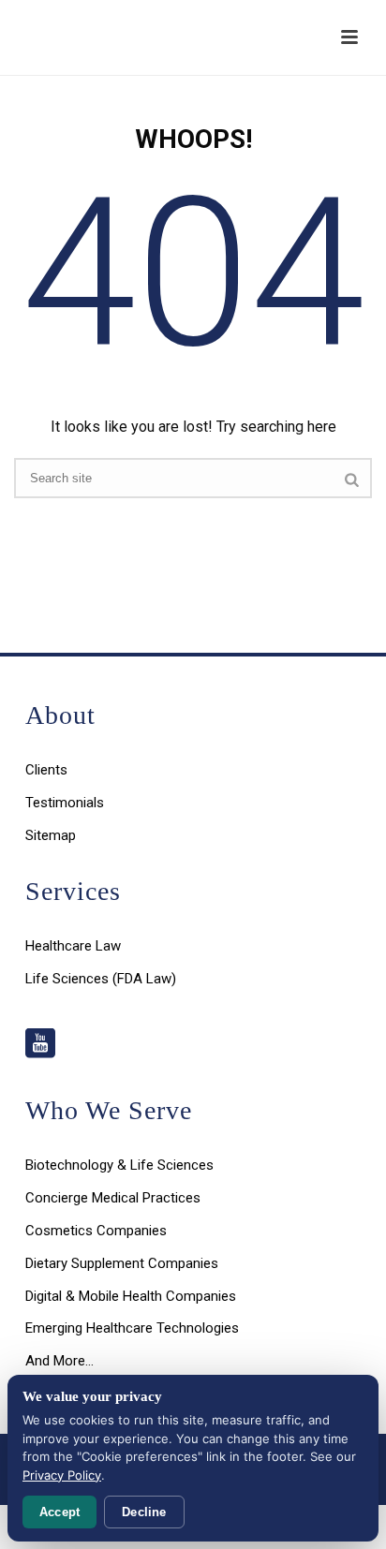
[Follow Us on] (40, 1044)
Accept (59, 1512)
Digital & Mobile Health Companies (130, 1296)
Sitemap (50, 835)
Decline (144, 1512)
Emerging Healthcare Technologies (132, 1328)
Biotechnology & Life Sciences (119, 1165)
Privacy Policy (61, 1475)
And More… (59, 1360)
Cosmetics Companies (96, 1230)
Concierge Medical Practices (112, 1197)
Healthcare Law (73, 945)
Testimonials (64, 802)
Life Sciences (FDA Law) (100, 978)
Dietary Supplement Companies (121, 1263)
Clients (46, 769)
